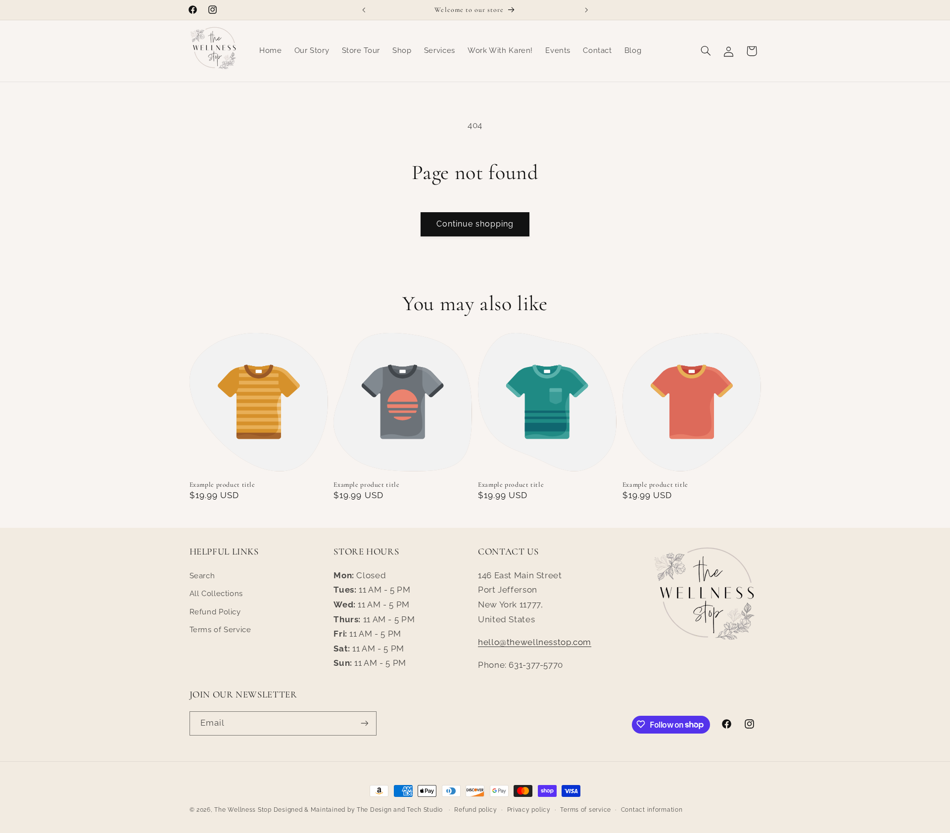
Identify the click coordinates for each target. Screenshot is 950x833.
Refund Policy (215, 611)
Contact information (652, 809)
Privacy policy (529, 809)
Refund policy (475, 809)
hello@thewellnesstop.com (534, 642)
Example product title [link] (222, 484)
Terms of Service (220, 629)
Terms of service (585, 809)
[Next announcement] (586, 10)
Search (202, 575)
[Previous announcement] (364, 10)
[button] (705, 51)
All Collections (216, 593)
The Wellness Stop (243, 809)
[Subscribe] (364, 723)
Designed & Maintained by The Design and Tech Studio (359, 809)
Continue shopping (475, 224)
